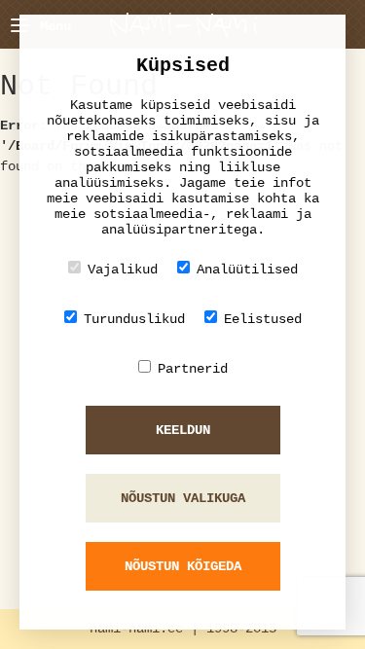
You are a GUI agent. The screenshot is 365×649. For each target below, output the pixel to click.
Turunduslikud (134, 319)
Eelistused (263, 319)
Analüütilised (247, 269)
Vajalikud (123, 269)
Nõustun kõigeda (183, 566)
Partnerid (193, 369)
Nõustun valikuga (183, 498)
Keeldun (183, 430)
